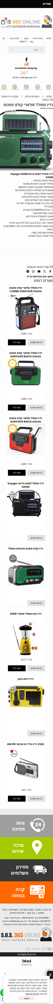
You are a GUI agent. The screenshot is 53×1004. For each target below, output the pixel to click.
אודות (48, 38)
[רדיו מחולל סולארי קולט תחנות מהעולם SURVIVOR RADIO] (26, 386)
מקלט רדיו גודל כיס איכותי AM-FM (25, 744)
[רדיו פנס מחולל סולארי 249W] (26, 655)
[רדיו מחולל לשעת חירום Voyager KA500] (26, 517)
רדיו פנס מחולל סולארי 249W (26, 613)
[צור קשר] (37, 825)
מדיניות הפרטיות (32, 993)
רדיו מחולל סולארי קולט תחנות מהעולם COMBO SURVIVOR (25, 289)
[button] (17, 342)
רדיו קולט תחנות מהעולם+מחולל (25, 548)
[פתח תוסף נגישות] (50, 975)
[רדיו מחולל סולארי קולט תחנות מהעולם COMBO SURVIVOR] (26, 329)
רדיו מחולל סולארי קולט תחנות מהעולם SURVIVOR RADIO (25, 354)
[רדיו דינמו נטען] (26, 706)
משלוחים (13, 909)
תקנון (26, 38)
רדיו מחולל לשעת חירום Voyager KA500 (26, 485)
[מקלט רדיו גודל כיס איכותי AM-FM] (26, 786)
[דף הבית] (26, 20)
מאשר (26, 998)
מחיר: (29, 333)
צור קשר (31, 913)
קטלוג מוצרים (26, 909)
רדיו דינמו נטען (26, 679)
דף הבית (47, 909)
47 (24, 790)
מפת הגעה (14, 38)
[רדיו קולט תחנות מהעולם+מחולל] (26, 590)
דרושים (23, 41)
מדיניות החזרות (16, 913)
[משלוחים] (39, 870)
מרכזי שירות (37, 38)
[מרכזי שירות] (37, 848)
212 (24, 659)
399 (24, 333)
